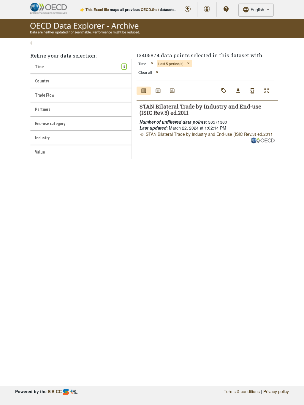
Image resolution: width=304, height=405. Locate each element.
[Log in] (207, 9)
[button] (152, 63)
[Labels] (224, 91)
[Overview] (144, 91)
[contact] (226, 9)
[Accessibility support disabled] (187, 9)
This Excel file (97, 9)
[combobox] (255, 10)
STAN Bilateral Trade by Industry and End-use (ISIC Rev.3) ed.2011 (209, 134)
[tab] (81, 66)
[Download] (238, 91)
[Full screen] (266, 91)
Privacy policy (276, 391)
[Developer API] (252, 91)
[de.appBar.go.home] (85, 33)
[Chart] (172, 91)
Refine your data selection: (63, 55)
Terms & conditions (242, 391)
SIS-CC (55, 391)
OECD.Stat (150, 9)
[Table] (158, 91)
